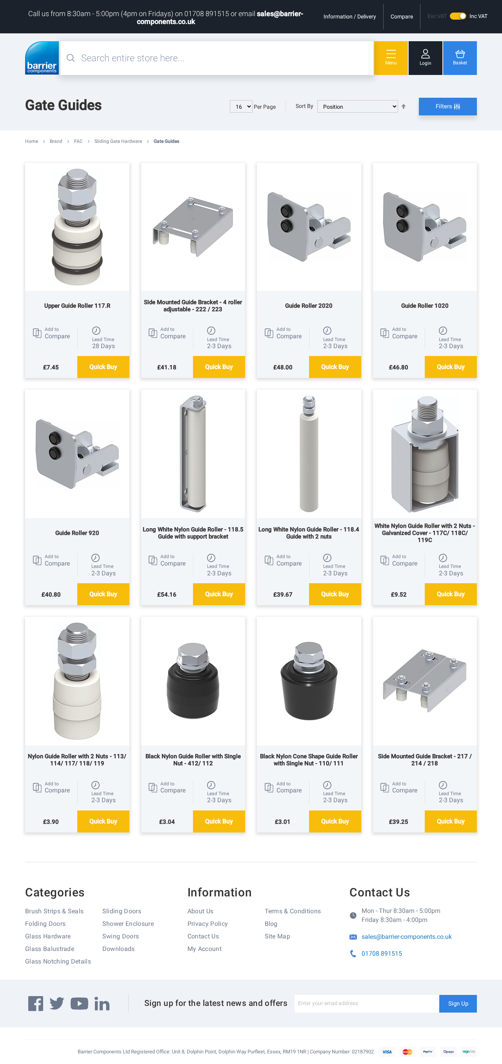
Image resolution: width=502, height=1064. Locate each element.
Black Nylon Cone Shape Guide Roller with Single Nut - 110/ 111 (309, 760)
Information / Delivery (350, 16)
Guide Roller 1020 (425, 305)
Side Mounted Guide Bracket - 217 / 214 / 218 (425, 760)
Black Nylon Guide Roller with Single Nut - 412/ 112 (193, 760)
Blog (271, 923)
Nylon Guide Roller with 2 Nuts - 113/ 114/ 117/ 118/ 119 (77, 760)
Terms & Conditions (293, 911)
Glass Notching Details (58, 961)
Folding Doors (45, 923)
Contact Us (203, 936)
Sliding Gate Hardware (119, 141)
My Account (204, 949)
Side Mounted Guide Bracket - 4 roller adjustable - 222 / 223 (193, 306)
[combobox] (226, 58)
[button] (51, 333)
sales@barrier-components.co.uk (407, 936)
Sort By (304, 106)
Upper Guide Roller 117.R (77, 305)
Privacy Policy (207, 923)
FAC (79, 141)
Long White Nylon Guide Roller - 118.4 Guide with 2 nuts (308, 533)
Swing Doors (120, 936)
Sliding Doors (121, 911)
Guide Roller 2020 (309, 305)
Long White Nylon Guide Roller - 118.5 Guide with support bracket (193, 533)
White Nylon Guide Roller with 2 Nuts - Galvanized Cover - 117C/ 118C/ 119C (425, 533)
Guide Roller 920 (77, 533)
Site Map (278, 936)
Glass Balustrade (49, 949)
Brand (57, 141)
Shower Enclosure (128, 923)
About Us (200, 911)
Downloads (118, 949)
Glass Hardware (48, 936)
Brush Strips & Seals (54, 911)
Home (32, 141)
